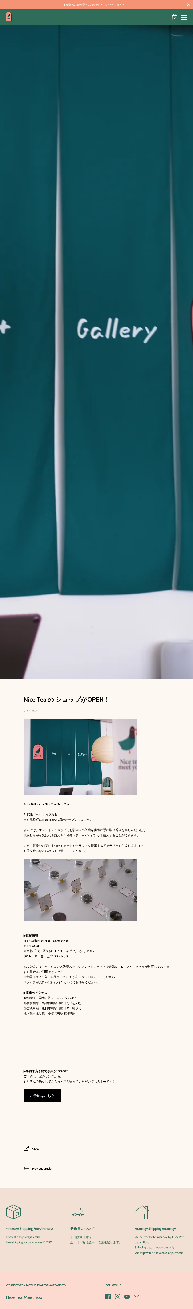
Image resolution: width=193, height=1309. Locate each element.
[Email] (136, 1296)
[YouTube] (127, 1296)
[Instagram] (117, 1296)
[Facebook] (108, 1296)
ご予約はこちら (42, 1096)
